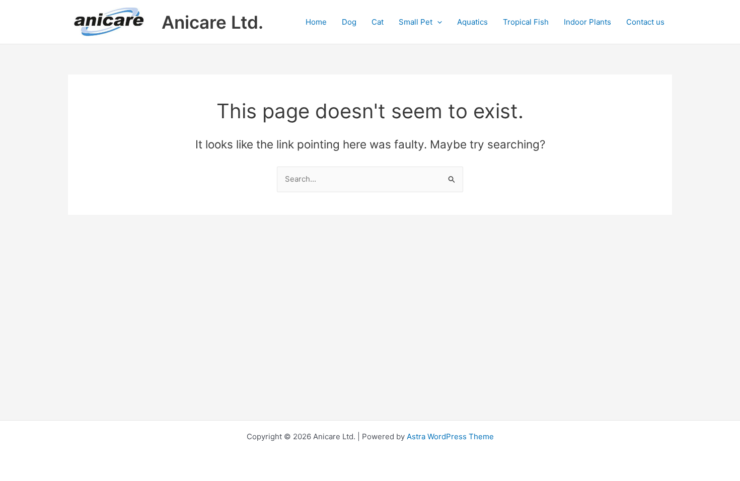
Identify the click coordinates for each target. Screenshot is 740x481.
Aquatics (472, 22)
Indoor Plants (587, 22)
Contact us (645, 22)
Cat (378, 22)
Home (316, 22)
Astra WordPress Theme (450, 436)
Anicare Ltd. (212, 22)
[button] (437, 22)
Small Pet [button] (415, 22)
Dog (349, 22)
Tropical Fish (526, 22)
